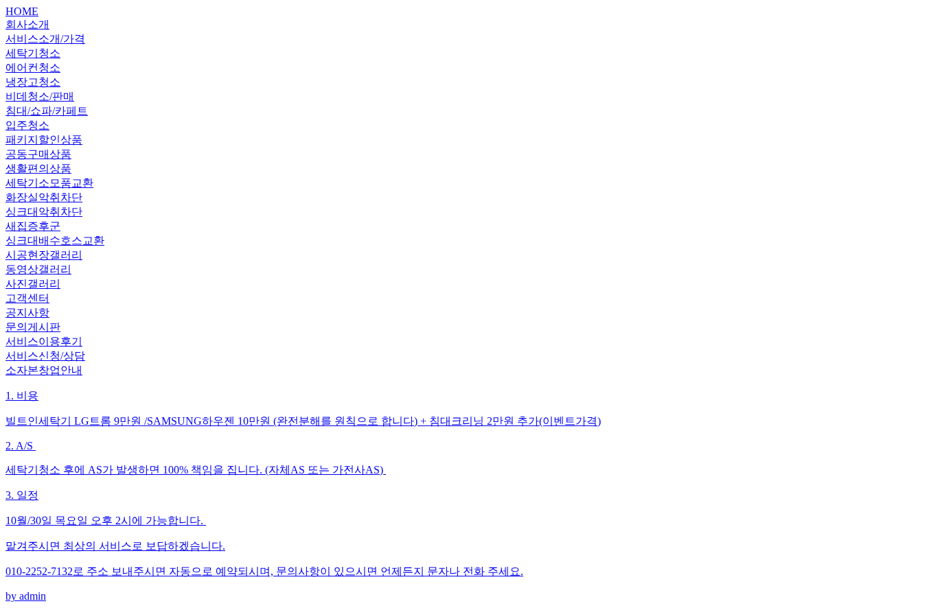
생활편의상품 (38, 168)
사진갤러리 (32, 284)
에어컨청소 (32, 67)
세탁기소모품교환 (49, 183)
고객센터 (27, 298)
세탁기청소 (32, 53)
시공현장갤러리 (43, 255)
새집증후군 (32, 226)
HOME (21, 11)
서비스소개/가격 (45, 39)
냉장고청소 (32, 82)
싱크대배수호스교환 (54, 240)
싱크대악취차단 (43, 212)
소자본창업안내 (43, 370)
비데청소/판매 (39, 96)
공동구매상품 (38, 154)
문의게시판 (32, 327)
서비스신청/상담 (45, 356)
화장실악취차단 (43, 197)
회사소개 (27, 24)
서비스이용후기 (43, 341)
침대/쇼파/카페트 (46, 111)
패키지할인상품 (43, 139)
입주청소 (27, 125)
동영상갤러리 (38, 269)
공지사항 (27, 312)
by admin (303, 496)
